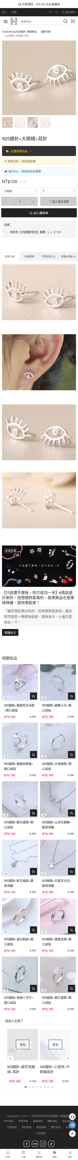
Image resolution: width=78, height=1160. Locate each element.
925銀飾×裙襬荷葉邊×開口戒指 (18, 766)
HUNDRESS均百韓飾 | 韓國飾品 (19, 31)
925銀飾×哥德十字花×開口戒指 (18, 1000)
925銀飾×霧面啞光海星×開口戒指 (19, 707)
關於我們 (56, 1127)
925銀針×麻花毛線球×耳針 (21, 1069)
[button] (10, 1058)
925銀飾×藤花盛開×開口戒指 (18, 824)
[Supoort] (72, 1116)
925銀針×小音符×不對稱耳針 (55, 1069)
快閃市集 (23, 1121)
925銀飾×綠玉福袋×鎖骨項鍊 (18, 883)
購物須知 (52, 1121)
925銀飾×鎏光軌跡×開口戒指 (18, 941)
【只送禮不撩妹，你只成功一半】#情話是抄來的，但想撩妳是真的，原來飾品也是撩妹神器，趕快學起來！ (38, 597)
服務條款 (38, 1121)
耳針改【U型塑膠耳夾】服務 (27, 232)
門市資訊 (8, 1121)
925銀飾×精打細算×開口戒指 (56, 1000)
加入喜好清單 (60, 201)
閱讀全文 (10, 632)
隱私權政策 (68, 1121)
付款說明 (12, 1127)
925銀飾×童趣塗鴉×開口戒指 (56, 941)
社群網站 (41, 1133)
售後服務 (41, 1127)
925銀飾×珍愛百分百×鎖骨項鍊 (56, 883)
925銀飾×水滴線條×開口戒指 (56, 766)
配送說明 (26, 1127)
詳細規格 (29, 256)
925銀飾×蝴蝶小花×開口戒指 (56, 707)
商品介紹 (10, 256)
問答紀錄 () (48, 256)
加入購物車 (40, 213)
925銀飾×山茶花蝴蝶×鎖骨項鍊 (56, 824)
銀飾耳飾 (46, 31)
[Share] (72, 1125)
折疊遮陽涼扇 (19, 151)
